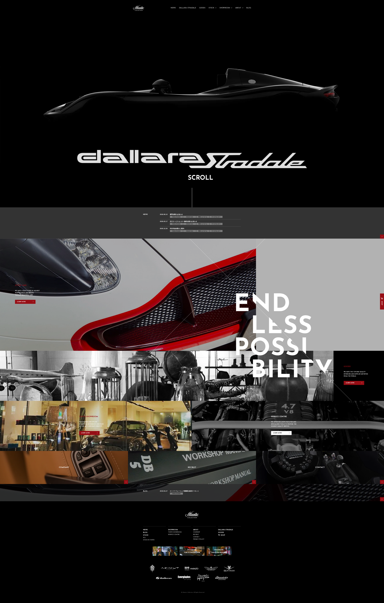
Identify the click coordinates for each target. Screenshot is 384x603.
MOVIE (165, 551)
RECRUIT (196, 534)
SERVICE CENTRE (174, 534)
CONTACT (196, 537)
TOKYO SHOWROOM (175, 532)
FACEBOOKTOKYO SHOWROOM (192, 551)
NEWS (173, 8)
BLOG (248, 8)
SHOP (382, 303)
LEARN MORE (21, 301)
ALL (144, 537)
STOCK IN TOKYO (148, 540)
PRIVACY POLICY (198, 539)
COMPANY (196, 532)
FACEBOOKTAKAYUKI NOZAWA (219, 551)
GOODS (202, 8)
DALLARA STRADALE (187, 8)
